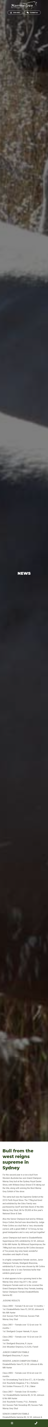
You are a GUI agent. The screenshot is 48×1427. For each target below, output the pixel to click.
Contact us (33, 12)
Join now (16, 12)
